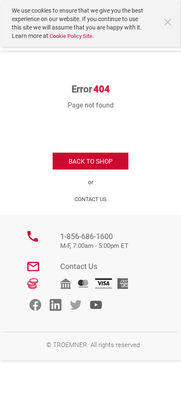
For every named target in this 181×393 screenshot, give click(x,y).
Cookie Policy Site (71, 36)
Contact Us (78, 266)
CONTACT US (90, 199)
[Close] (169, 23)
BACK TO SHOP (90, 161)
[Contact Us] (33, 266)
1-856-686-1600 (94, 241)
